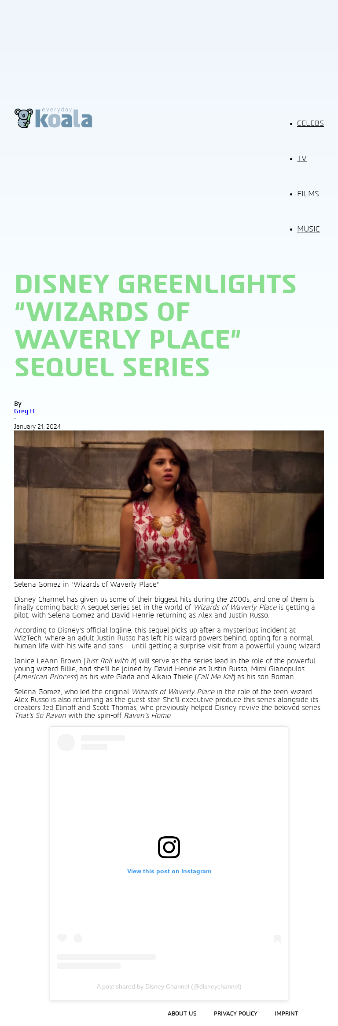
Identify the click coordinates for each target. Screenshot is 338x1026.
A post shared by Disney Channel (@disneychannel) (169, 986)
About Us (182, 1013)
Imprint (286, 1013)
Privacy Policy (235, 1013)
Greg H (24, 411)
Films (308, 194)
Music (308, 229)
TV (302, 158)
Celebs (310, 123)
